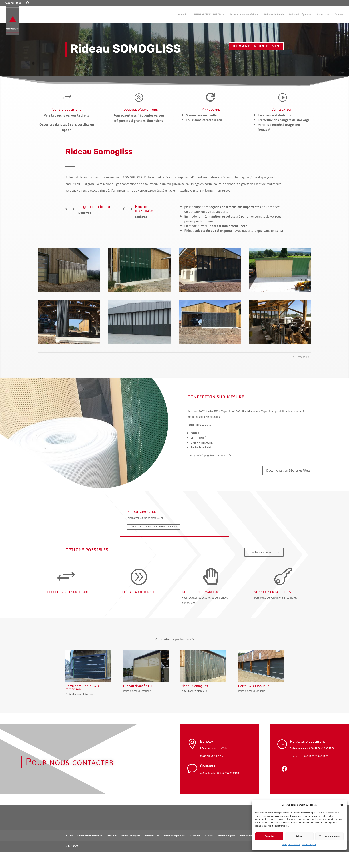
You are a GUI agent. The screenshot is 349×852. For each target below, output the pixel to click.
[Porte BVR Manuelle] (261, 666)
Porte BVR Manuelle (254, 685)
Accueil (182, 14)
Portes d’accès (152, 835)
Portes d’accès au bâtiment (245, 14)
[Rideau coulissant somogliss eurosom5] (139, 292)
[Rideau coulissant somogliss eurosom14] (69, 344)
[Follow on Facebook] (284, 769)
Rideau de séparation (300, 14)
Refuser (299, 836)
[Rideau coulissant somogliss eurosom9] (210, 292)
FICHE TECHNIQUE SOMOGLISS (153, 527)
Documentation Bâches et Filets (288, 470)
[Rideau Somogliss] (203, 666)
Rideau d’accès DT (137, 685)
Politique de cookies (291, 845)
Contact (338, 14)
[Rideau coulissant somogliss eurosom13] (210, 344)
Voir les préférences (329, 836)
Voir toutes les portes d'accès (174, 639)
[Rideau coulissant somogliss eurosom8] (280, 344)
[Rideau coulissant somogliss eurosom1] (69, 292)
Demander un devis (256, 46)
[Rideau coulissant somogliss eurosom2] (280, 292)
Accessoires (323, 14)
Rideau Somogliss (194, 685)
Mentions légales (309, 845)
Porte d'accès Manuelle (194, 691)
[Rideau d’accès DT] (146, 666)
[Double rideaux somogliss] (139, 344)
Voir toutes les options (264, 552)
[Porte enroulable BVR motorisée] (88, 666)
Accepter (269, 836)
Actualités (112, 835)
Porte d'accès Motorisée (79, 694)
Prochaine (303, 356)
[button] (342, 805)
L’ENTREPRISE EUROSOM (206, 14)
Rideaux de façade (274, 14)
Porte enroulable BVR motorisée (82, 687)
